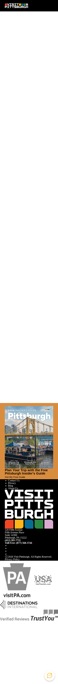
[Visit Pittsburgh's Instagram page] (9, 548)
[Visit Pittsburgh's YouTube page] (9, 551)
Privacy (12, 483)
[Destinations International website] (19, 604)
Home (14, 25)
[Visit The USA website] (43, 580)
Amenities (13, 80)
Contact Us (13, 480)
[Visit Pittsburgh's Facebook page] (9, 545)
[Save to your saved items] (7, 89)
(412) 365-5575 (13, 111)
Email (16, 38)
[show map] (12, 89)
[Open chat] (49, 675)
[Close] (6, 404)
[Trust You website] (29, 614)
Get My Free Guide (15, 477)
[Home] (16, 5)
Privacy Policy (12, 559)
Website (9, 38)
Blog (10, 485)
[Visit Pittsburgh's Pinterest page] (9, 554)
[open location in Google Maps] (27, 95)
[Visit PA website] (17, 580)
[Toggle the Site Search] (45, 5)
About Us (13, 488)
